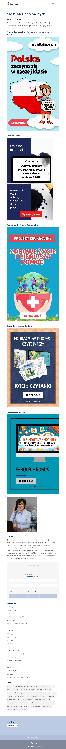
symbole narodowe (35, 703)
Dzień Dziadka (23, 689)
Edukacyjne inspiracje (14, 617)
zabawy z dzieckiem (47, 706)
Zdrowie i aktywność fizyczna (16, 677)
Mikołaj (54, 693)
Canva (42, 686)
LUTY (8, 640)
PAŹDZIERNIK (11, 650)
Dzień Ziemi (39, 689)
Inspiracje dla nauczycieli (15, 624)
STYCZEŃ (10, 657)
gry (50, 689)
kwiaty (41, 693)
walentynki (47, 703)
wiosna (15, 706)
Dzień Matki (32, 689)
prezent (43, 696)
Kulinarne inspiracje (13, 627)
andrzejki (9, 686)
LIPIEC (9, 634)
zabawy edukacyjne (35, 706)
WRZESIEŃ (10, 671)
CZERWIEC (10, 610)
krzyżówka (35, 693)
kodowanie (29, 693)
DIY (53, 686)
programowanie (50, 696)
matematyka (48, 693)
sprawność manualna (12, 703)
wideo (53, 703)
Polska (27, 696)
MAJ (8, 644)
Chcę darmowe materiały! (33, 596)
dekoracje (48, 686)
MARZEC (9, 647)
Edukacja (10, 613)
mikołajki (9, 696)
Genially (46, 689)
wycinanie (26, 706)
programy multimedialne (40, 699)
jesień (23, 693)
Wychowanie (11, 674)
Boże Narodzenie (35, 686)
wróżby (21, 706)
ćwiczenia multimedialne (13, 709)
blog (28, 686)
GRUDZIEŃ (10, 620)
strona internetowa (24, 703)
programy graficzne (27, 699)
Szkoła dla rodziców (13, 661)
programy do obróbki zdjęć (14, 699)
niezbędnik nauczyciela (18, 696)
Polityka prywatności (32, 737)
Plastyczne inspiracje (14, 654)
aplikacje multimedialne (19, 686)
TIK (8, 664)
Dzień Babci (16, 689)
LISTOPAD (10, 637)
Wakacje (9, 667)
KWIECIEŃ (10, 630)
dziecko (9, 689)
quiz (49, 699)
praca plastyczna (35, 696)
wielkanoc (9, 706)
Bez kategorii (11, 607)
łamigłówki (23, 709)
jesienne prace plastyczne (13, 693)
